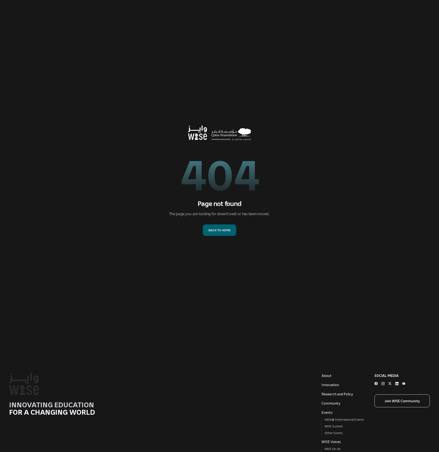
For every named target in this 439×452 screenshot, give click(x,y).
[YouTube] (403, 383)
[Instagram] (383, 383)
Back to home (219, 230)
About (326, 375)
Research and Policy (337, 394)
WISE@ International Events (344, 419)
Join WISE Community (402, 401)
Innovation (330, 384)
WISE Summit (333, 426)
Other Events (333, 433)
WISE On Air (332, 449)
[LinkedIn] (396, 383)
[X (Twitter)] (390, 383)
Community (330, 403)
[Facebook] (376, 383)
